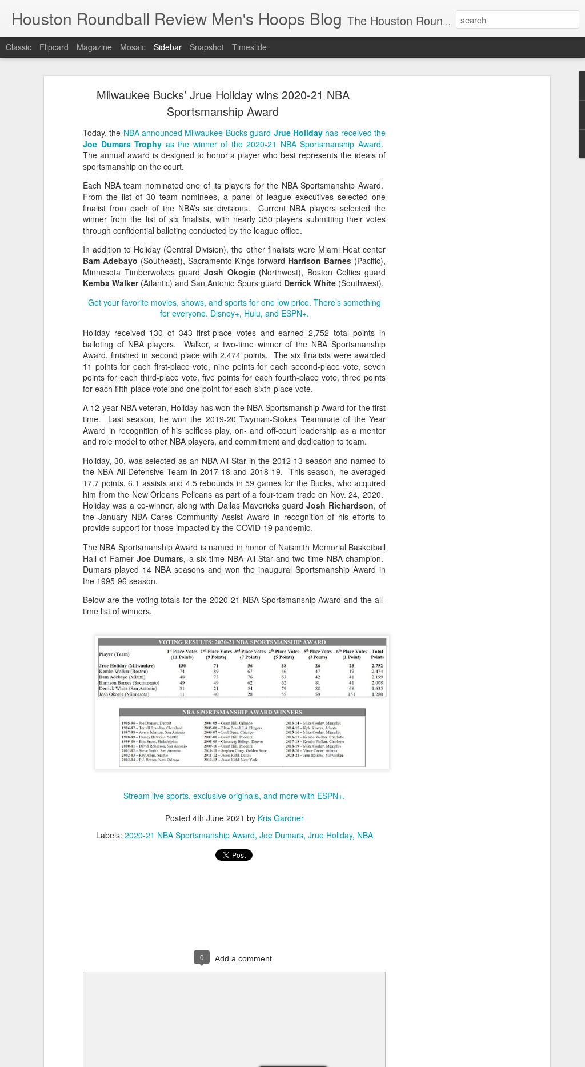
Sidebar (168, 47)
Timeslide (249, 47)
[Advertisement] (448, 272)
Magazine (94, 47)
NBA (365, 835)
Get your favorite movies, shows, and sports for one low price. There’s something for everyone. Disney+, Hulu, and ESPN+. (234, 308)
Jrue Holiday (330, 835)
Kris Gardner (281, 818)
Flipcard (54, 47)
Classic (18, 47)
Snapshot (207, 47)
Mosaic (133, 47)
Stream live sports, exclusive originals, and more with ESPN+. (234, 795)
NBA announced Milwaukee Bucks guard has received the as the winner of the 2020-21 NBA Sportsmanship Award (234, 138)
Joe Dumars (281, 835)
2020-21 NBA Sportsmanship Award (190, 835)
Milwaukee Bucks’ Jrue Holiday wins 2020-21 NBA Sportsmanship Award (223, 102)
